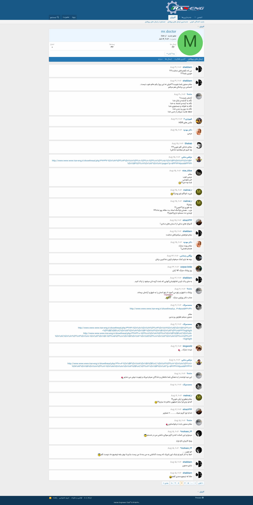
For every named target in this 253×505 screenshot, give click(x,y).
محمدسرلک (187, 305)
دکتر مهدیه (187, 130)
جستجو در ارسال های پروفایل (155, 21)
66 (173, 47)
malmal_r (187, 190)
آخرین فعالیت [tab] (179, 59)
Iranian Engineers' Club (126, 502)
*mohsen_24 (186, 431)
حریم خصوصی (64, 497)
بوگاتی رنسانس (186, 256)
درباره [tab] (160, 59)
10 (171, 483)
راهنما (55, 497)
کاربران (173, 17)
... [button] (192, 483)
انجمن (199, 17)
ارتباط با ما (88, 497)
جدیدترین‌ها (186, 17)
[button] (195, 17)
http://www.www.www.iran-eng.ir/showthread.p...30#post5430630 (161, 308)
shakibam (187, 67)
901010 (189, 94)
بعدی (166, 483)
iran (163, 36)
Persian (198, 497)
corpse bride (186, 267)
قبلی (199, 483)
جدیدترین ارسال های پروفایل (177, 21)
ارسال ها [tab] (168, 59)
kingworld (187, 346)
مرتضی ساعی (187, 157)
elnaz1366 (187, 220)
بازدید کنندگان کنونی (197, 21)
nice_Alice (187, 170)
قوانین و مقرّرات (76, 497)
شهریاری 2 (188, 119)
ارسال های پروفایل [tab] (195, 59)
